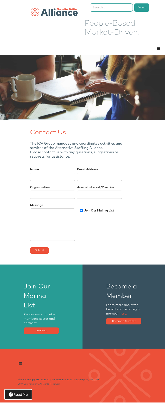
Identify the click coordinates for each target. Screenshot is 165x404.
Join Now (41, 330)
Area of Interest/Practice (95, 187)
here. (123, 313)
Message (36, 205)
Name (34, 169)
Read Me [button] (21, 394)
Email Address (87, 169)
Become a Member (124, 321)
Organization (40, 187)
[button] (158, 48)
